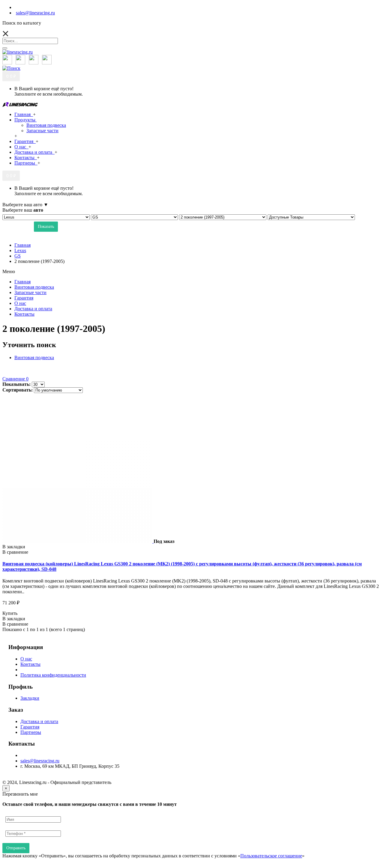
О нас (26, 658)
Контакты (30, 664)
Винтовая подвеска (46, 125)
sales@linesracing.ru (39, 760)
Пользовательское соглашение (271, 855)
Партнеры (30, 732)
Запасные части (42, 130)
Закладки (29, 698)
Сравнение (15, 378)
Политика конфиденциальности (53, 675)
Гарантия (29, 726)
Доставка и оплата (39, 721)
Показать (46, 226)
